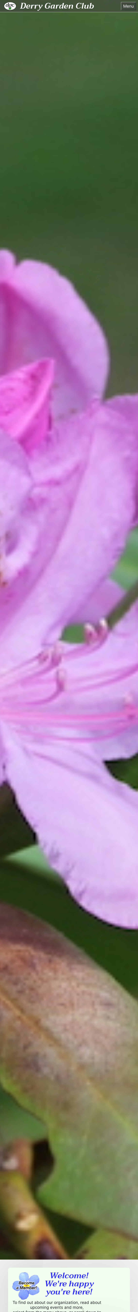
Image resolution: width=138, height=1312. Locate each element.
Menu (128, 6)
